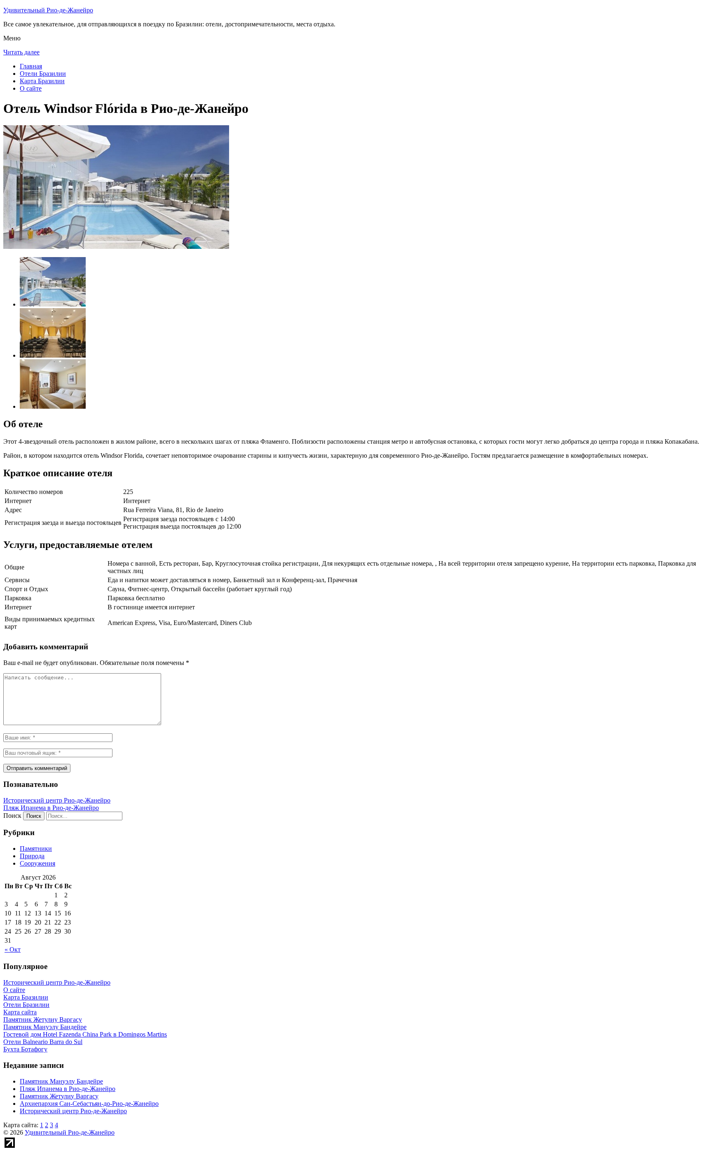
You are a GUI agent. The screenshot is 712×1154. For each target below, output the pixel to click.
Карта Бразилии (42, 80)
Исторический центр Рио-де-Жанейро (56, 800)
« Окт (13, 949)
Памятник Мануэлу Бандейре (61, 1081)
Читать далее (21, 52)
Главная (31, 66)
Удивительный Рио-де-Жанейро (48, 10)
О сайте (31, 88)
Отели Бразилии (43, 73)
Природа (32, 855)
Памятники (36, 848)
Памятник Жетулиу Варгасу (59, 1096)
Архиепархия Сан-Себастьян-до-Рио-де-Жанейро (89, 1103)
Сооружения (37, 863)
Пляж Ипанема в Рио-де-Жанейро (51, 807)
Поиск (12, 815)
